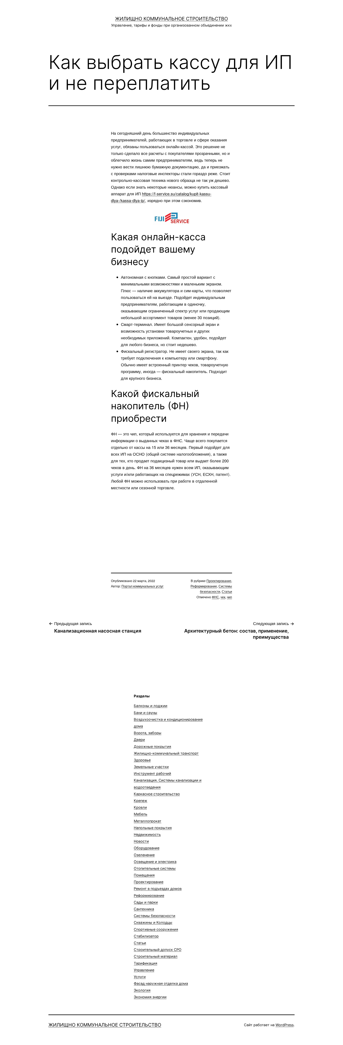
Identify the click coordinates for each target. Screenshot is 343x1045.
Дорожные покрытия (152, 746)
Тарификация (145, 963)
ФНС (215, 597)
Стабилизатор (146, 936)
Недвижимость (147, 834)
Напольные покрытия (153, 828)
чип (229, 597)
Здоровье (142, 760)
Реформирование (204, 586)
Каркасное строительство (157, 794)
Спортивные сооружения (156, 929)
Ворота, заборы (147, 733)
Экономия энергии (150, 997)
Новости (141, 841)
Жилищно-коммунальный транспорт (166, 753)
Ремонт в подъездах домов (158, 889)
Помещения (144, 875)
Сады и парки (146, 902)
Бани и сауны (145, 713)
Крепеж (140, 801)
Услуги (140, 977)
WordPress (285, 1025)
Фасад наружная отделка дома (161, 983)
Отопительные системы (155, 868)
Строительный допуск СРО (157, 950)
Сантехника (144, 909)
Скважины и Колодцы (153, 922)
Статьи (227, 591)
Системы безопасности (154, 916)
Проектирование (218, 580)
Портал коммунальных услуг (142, 586)
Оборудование (146, 848)
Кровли (140, 807)
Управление (144, 970)
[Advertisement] (171, 525)
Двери (139, 740)
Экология (142, 990)
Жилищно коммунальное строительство (171, 19)
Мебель (140, 814)
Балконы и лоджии (150, 706)
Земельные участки (151, 767)
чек (223, 597)
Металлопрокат (147, 821)
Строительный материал (155, 956)
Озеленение (144, 855)
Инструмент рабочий (152, 773)
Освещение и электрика (155, 862)
